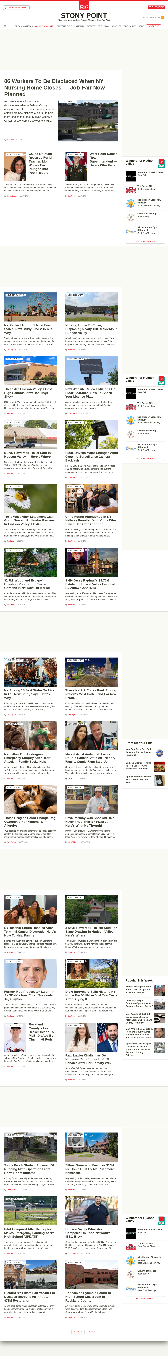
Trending (103, 27)
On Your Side (64, 27)
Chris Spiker (11, 350)
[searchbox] (18, 8)
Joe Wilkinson (73, 842)
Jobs (141, 27)
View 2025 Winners (143, 241)
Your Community (68, 102)
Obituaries (130, 27)
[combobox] (16, 7)
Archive (91, 1332)
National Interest (85, 27)
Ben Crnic (10, 140)
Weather (116, 27)
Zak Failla (71, 778)
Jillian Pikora (11, 1190)
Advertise (153, 26)
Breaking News (24, 27)
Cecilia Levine (12, 196)
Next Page (78, 1332)
